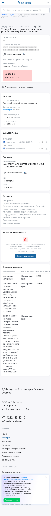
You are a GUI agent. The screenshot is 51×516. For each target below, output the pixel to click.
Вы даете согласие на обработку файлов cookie (18, 478)
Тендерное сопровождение (14, 448)
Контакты (6, 445)
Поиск (4, 434)
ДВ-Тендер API (8, 460)
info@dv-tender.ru (12, 421)
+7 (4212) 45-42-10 (13, 417)
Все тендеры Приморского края (17, 59)
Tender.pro (7, 109)
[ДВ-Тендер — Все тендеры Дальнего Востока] (24, 2)
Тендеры (6, 437)
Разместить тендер (10, 456)
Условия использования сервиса (16, 504)
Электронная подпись (11, 452)
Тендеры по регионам (11, 472)
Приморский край (20, 66)
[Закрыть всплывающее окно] (46, 477)
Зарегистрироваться (25, 256)
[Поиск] (3, 10)
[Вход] (48, 2)
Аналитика (6, 441)
